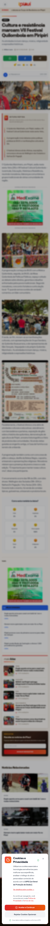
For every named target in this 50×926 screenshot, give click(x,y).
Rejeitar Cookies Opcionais (25, 915)
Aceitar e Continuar (26, 908)
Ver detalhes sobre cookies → (23, 889)
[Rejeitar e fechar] (43, 859)
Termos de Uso (28, 901)
